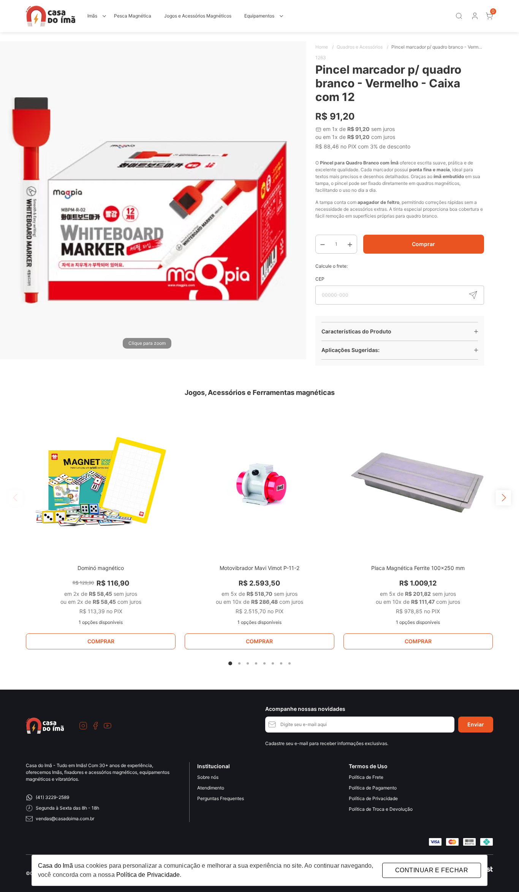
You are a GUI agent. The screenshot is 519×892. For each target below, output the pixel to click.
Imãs (92, 16)
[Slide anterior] (15, 497)
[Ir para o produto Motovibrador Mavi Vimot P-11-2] (259, 483)
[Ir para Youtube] (107, 725)
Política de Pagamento (373, 788)
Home (324, 47)
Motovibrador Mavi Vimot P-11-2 (259, 568)
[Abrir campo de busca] (459, 16)
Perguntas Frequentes (220, 798)
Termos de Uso (368, 766)
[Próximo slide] (503, 497)
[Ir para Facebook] (95, 725)
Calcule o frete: (331, 266)
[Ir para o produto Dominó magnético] (101, 483)
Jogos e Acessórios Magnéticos (197, 16)
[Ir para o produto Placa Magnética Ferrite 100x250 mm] (418, 483)
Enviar (475, 724)
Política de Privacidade (373, 798)
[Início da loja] (50, 16)
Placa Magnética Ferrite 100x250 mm (418, 568)
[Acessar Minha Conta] (474, 18)
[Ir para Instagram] (83, 725)
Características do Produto (356, 331)
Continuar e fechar (431, 870)
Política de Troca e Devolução (381, 809)
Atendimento (210, 788)
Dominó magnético (101, 568)
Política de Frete (366, 777)
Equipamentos (259, 16)
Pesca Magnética (132, 16)
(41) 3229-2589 (52, 797)
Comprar (423, 244)
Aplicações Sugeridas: (350, 350)
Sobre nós (207, 777)
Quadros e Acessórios (362, 47)
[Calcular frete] (473, 295)
